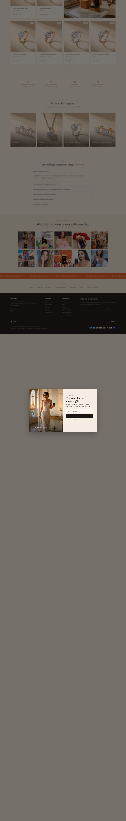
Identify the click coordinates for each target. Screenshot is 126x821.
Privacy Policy (85, 419)
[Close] (94, 391)
